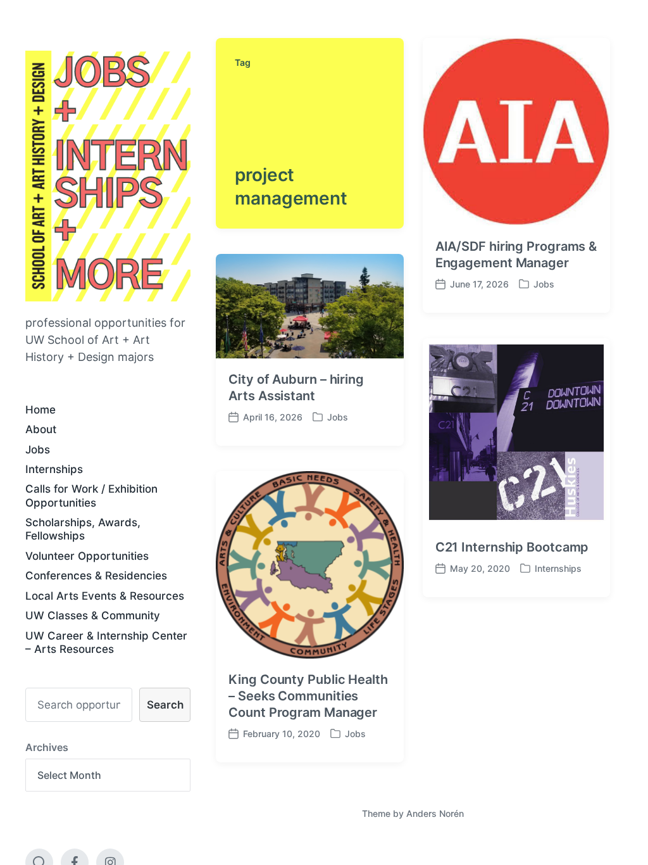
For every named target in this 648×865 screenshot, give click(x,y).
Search (165, 704)
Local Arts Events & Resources (104, 596)
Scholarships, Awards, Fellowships (82, 529)
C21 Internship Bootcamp (512, 547)
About (40, 429)
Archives (46, 747)
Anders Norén (435, 813)
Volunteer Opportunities (87, 556)
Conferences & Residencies (96, 575)
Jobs (37, 449)
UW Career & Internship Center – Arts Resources (106, 642)
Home (40, 409)
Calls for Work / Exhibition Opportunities (91, 495)
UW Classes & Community (92, 615)
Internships (54, 469)
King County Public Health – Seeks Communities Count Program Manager (308, 696)
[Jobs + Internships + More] (107, 176)
